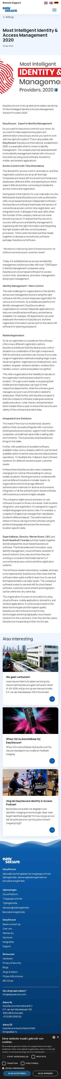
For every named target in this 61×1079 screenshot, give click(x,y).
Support (7, 946)
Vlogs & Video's (10, 971)
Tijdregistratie (10, 903)
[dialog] (30, 1056)
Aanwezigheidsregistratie (16, 907)
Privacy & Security (12, 963)
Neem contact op (12, 924)
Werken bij (8, 933)
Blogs (5, 967)
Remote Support (12, 2)
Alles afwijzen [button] (45, 1073)
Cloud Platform (10, 894)
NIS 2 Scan (8, 980)
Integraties (8, 941)
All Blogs (10, 17)
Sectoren (8, 937)
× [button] (58, 1037)
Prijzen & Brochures (13, 976)
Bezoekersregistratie (14, 912)
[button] (54, 10)
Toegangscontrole (12, 898)
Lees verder (50, 1052)
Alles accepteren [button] (17, 1073)
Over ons (7, 928)
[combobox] (53, 1037)
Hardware (8, 958)
